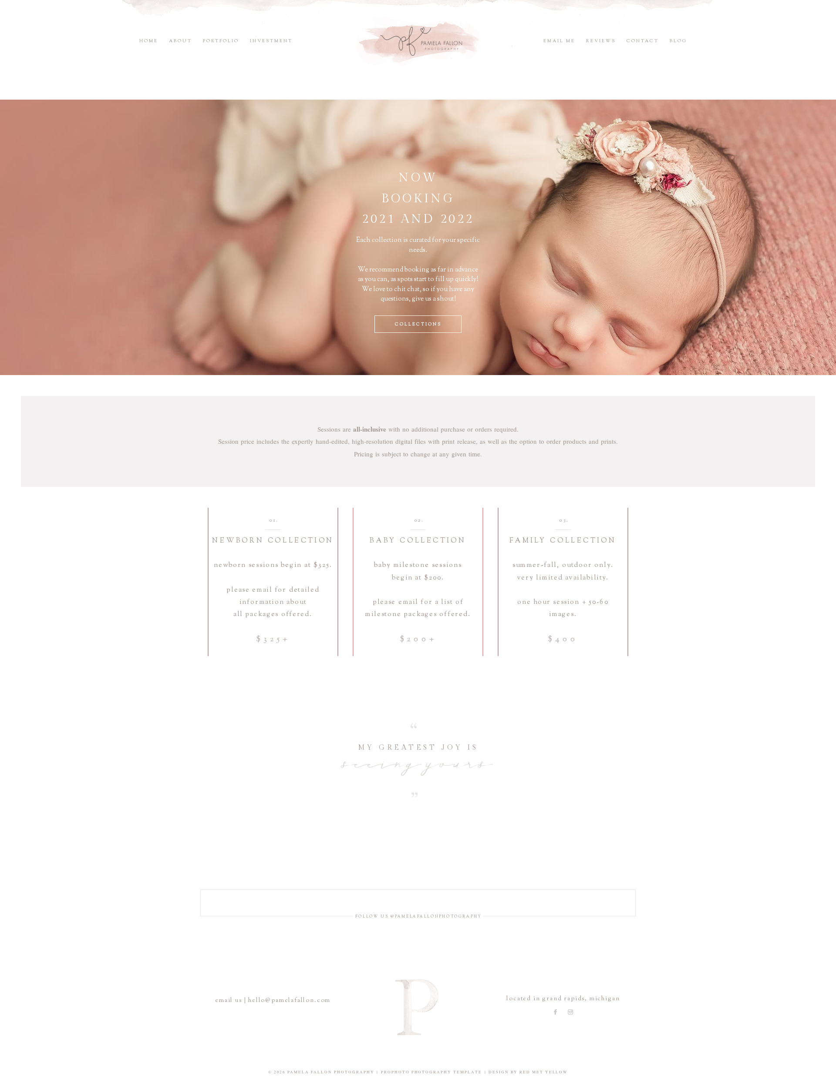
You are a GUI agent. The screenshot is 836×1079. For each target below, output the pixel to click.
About (180, 41)
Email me (559, 41)
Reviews (601, 41)
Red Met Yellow (543, 1072)
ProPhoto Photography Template (431, 1072)
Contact (643, 41)
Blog (678, 41)
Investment (271, 41)
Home (148, 41)
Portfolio (221, 41)
